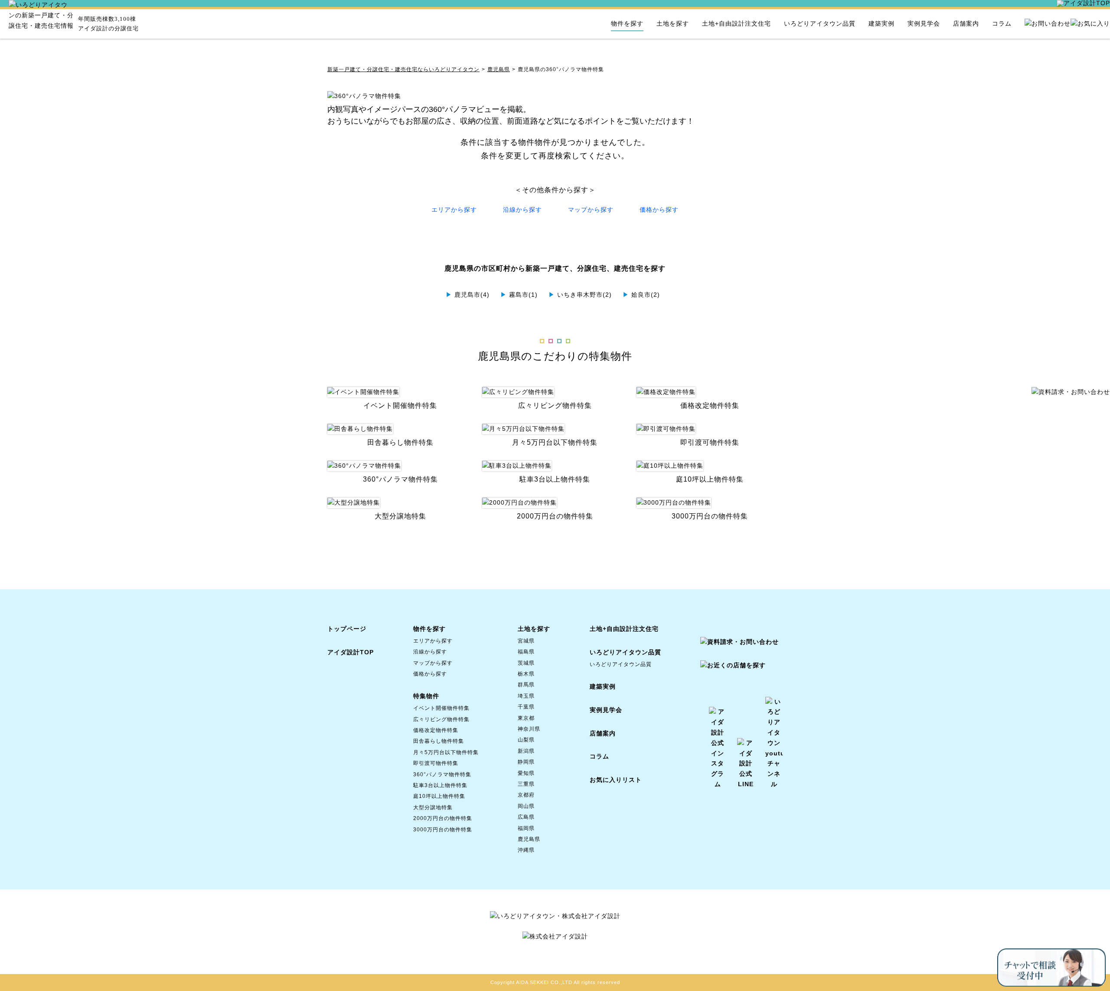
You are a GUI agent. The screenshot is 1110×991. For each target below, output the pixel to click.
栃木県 (526, 674)
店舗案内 (966, 23)
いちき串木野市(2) (580, 294)
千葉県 (526, 707)
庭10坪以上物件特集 (439, 796)
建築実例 (881, 23)
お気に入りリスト (616, 779)
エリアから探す (454, 209)
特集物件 (426, 695)
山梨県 (526, 740)
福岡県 (526, 828)
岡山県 (526, 806)
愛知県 (526, 773)
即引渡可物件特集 (435, 763)
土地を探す (672, 23)
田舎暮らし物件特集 (438, 741)
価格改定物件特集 (435, 730)
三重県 (526, 784)
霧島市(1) (519, 294)
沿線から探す (522, 209)
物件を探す (627, 23)
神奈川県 (529, 729)
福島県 (526, 652)
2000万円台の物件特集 (442, 818)
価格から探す (659, 209)
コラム (1002, 23)
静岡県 (526, 762)
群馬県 (526, 685)
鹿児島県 (498, 69)
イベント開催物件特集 (441, 708)
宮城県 (526, 641)
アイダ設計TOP (350, 652)
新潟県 (526, 751)
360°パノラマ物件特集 (442, 774)
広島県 (526, 817)
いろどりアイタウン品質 (819, 23)
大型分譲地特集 (433, 807)
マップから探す (591, 209)
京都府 (526, 795)
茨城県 (526, 663)
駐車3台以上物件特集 (440, 785)
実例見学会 (924, 23)
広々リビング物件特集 (441, 719)
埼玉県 (526, 696)
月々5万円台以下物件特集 (446, 752)
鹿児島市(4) (468, 294)
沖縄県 (526, 850)
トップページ (346, 628)
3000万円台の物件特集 (442, 830)
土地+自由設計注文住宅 (736, 23)
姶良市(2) (641, 294)
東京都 (526, 718)
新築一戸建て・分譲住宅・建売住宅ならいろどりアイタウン (403, 69)
